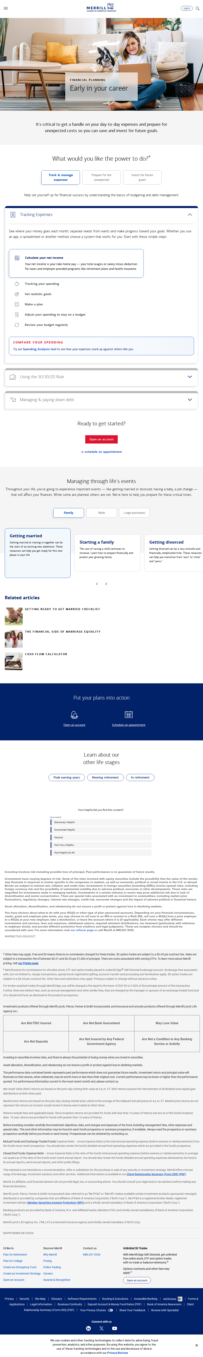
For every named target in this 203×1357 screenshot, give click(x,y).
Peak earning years (64, 778)
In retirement (137, 778)
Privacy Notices (117, 1352)
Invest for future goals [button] (138, 179)
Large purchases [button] (132, 514)
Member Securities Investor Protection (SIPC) (55, 1202)
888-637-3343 (92, 1254)
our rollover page (82, 930)
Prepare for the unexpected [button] (96, 179)
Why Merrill (50, 1254)
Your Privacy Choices (93, 1310)
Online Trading (52, 1267)
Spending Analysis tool (39, 349)
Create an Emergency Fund (19, 1267)
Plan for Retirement (15, 1254)
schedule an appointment (103, 452)
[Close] (196, 1345)
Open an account (67, 725)
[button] (5, 8)
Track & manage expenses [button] (57, 179)
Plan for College (12, 1260)
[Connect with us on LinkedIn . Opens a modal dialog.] (88, 1328)
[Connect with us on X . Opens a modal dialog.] (101, 1328)
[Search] (197, 8)
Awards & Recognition (56, 1279)
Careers (48, 1273)
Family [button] (63, 514)
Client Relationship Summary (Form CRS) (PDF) (156, 1174)
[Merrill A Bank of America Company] (101, 7)
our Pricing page (28, 963)
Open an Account (13, 1279)
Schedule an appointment (125, 725)
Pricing (47, 1260)
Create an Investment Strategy (22, 1273)
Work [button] (95, 514)
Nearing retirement (103, 778)
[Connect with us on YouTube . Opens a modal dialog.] (114, 1328)
